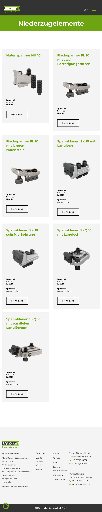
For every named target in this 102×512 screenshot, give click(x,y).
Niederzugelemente (11, 468)
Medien (39, 469)
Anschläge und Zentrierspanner (16, 472)
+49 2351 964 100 (79, 460)
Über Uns (40, 453)
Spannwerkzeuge (10, 453)
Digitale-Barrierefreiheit (59, 469)
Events (39, 458)
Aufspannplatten (9, 478)
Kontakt (56, 453)
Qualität (39, 465)
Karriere (56, 458)
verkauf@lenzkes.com (82, 463)
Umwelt (39, 461)
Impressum (58, 475)
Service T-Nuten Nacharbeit (15, 486)
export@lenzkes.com (81, 484)
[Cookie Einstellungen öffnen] (6, 508)
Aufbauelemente (9, 465)
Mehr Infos (17, 114)
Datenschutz (59, 479)
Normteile (6, 482)
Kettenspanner (9, 475)
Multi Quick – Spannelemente (15, 458)
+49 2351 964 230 (80, 481)
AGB (55, 462)
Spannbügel (7, 461)
